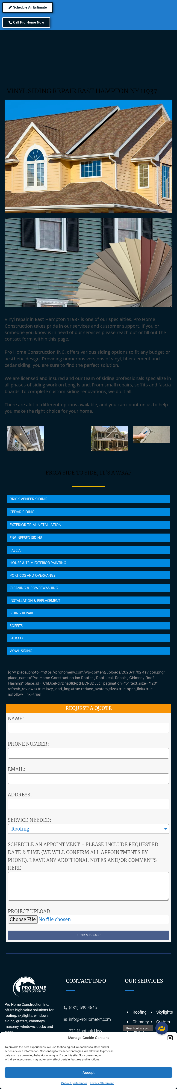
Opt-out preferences (74, 1083)
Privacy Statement (102, 1083)
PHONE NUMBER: (28, 744)
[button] (170, 1038)
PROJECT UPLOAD (29, 911)
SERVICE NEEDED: (29, 820)
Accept (89, 1072)
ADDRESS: (20, 795)
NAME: (16, 718)
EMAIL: (16, 769)
